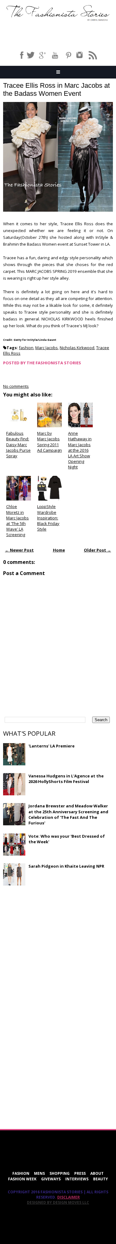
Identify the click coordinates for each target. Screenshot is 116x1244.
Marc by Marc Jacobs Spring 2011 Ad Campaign (49, 441)
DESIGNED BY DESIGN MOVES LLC (58, 1202)
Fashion (20, 1173)
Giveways (51, 1179)
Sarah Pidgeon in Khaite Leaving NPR (66, 866)
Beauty (100, 1179)
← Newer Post (19, 550)
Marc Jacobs (46, 347)
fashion (26, 347)
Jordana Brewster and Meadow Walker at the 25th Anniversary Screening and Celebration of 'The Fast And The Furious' (68, 814)
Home (59, 550)
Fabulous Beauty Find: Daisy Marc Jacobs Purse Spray (18, 444)
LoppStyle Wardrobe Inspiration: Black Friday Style (48, 518)
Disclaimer (68, 1197)
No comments (16, 386)
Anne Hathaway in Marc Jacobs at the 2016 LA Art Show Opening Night (80, 450)
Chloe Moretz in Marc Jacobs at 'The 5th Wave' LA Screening (17, 520)
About (97, 1173)
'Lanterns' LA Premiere (51, 746)
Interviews (76, 1179)
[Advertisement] (49, 935)
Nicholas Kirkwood (77, 347)
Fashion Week (22, 1179)
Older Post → (97, 550)
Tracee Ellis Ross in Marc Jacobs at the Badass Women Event (56, 89)
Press (80, 1173)
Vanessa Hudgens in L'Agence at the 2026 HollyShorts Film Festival (66, 778)
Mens (39, 1173)
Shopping (59, 1173)
